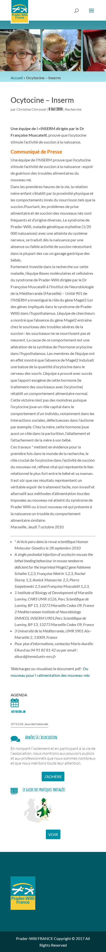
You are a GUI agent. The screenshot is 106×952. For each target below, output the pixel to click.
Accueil (17, 77)
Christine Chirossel (31, 109)
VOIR (53, 834)
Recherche (73, 109)
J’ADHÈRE (53, 776)
